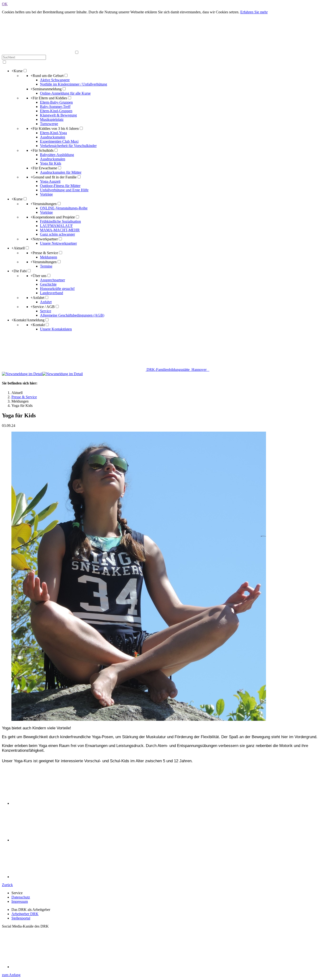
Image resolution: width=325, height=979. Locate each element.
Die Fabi (19, 271)
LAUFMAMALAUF (56, 226)
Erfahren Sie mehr (254, 12)
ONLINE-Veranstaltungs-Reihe (64, 208)
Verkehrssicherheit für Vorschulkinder (68, 146)
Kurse (17, 71)
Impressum (19, 901)
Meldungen (48, 257)
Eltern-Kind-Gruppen (56, 111)
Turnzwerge (49, 124)
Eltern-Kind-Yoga (53, 133)
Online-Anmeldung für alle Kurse (65, 93)
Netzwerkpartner (44, 239)
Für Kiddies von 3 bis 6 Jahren (54, 128)
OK (5, 4)
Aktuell (18, 248)
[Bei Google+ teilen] (47, 877)
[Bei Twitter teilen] (47, 803)
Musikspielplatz (52, 119)
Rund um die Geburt (47, 76)
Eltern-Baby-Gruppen (56, 102)
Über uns (38, 276)
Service (45, 311)
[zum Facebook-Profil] (47, 967)
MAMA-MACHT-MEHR (60, 230)
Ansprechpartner (52, 280)
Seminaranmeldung (46, 89)
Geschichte (48, 284)
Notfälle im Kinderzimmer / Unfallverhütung (73, 84)
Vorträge (46, 194)
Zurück (7, 885)
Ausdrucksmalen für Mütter (60, 172)
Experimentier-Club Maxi (59, 141)
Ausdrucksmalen (52, 137)
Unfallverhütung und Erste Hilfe (64, 190)
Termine (46, 266)
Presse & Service (44, 253)
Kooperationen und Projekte (52, 217)
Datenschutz (20, 897)
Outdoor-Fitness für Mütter (60, 186)
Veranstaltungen (43, 204)
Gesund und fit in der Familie (53, 177)
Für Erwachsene (43, 168)
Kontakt (37, 325)
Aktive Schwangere (55, 80)
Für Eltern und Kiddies (48, 98)
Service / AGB (42, 307)
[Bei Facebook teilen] (47, 840)
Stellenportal (20, 918)
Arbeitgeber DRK (25, 914)
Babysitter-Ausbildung (57, 155)
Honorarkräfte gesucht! (57, 289)
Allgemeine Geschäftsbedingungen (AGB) (72, 315)
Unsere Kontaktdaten (56, 329)
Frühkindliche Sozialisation (60, 221)
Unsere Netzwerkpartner (58, 243)
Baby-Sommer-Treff (55, 107)
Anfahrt (37, 298)
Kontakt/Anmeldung (27, 320)
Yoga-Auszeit (50, 181)
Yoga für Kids (50, 163)
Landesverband (51, 293)
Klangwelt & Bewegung (58, 115)
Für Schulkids (42, 150)
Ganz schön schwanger (57, 234)
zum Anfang (11, 975)
